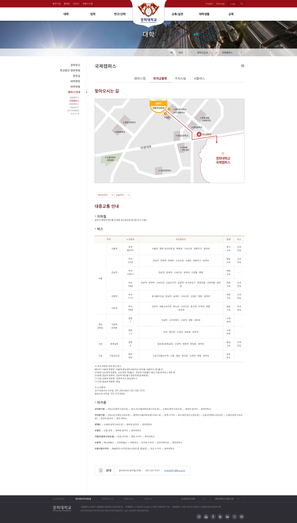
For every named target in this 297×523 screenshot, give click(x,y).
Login (233, 3)
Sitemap (220, 3)
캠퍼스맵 (139, 78)
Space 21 (74, 107)
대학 (66, 14)
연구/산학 (120, 14)
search (241, 3)
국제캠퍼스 (227, 52)
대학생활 (204, 14)
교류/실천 (177, 14)
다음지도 (120, 195)
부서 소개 (75, 113)
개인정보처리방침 (83, 498)
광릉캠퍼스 (74, 104)
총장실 (76, 76)
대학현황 (75, 86)
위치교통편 (160, 78)
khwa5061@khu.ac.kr (174, 470)
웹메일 (67, 3)
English (209, 3)
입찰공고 (148, 498)
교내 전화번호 (73, 110)
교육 (231, 14)
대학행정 (75, 81)
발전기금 (57, 3)
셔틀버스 (199, 78)
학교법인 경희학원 (70, 70)
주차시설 (180, 78)
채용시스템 (88, 3)
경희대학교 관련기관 (224, 498)
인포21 (76, 3)
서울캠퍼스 (74, 97)
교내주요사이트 (188, 498)
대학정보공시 (107, 498)
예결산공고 (129, 498)
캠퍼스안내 (202, 52)
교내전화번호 (59, 498)
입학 (92, 14)
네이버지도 (103, 195)
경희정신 (75, 65)
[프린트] (242, 66)
